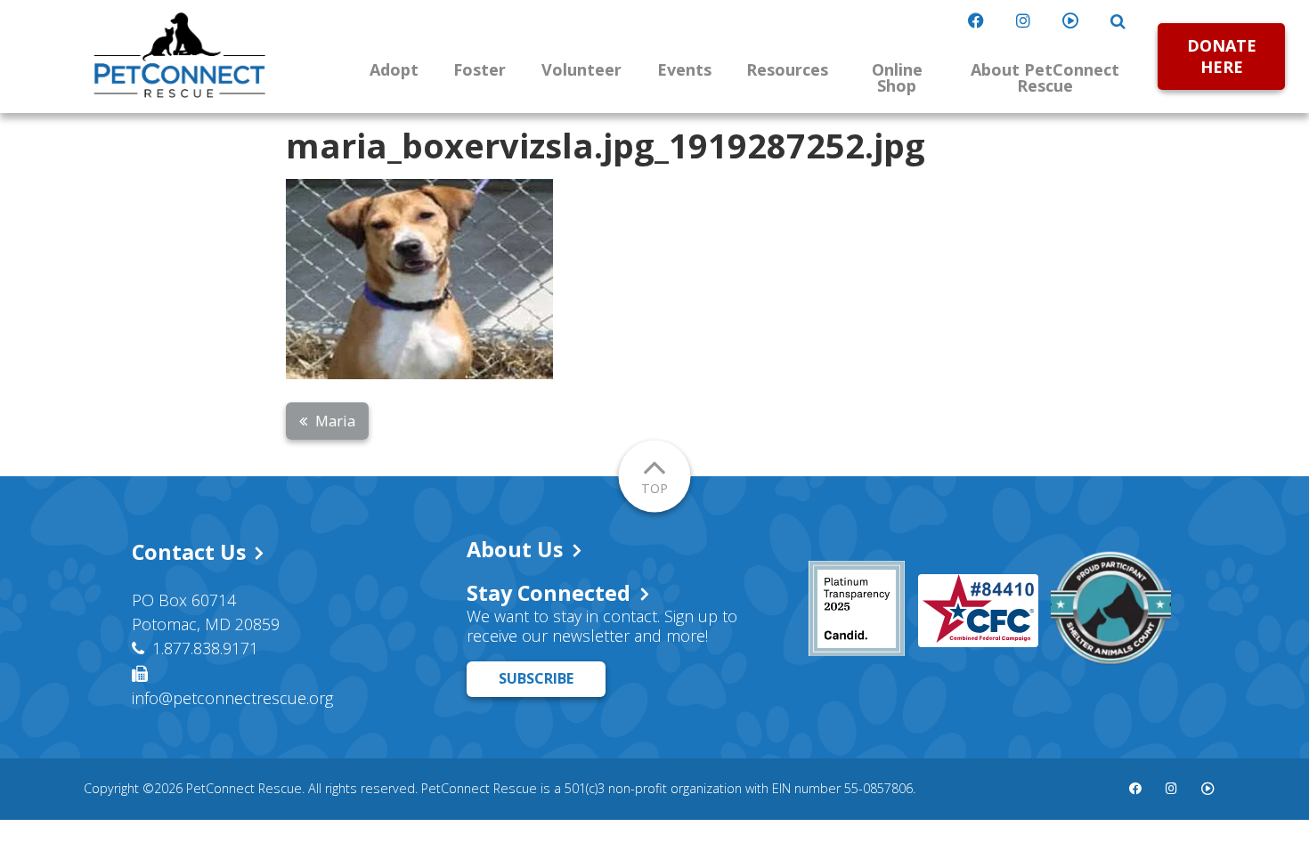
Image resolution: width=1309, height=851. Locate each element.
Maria (335, 421)
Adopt (394, 69)
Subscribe (536, 678)
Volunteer (581, 69)
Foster (479, 69)
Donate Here (1221, 56)
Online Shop (897, 77)
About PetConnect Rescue (1045, 77)
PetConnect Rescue (180, 55)
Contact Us (189, 552)
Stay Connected (548, 593)
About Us (515, 549)
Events (684, 69)
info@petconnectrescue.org (232, 698)
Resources (787, 69)
